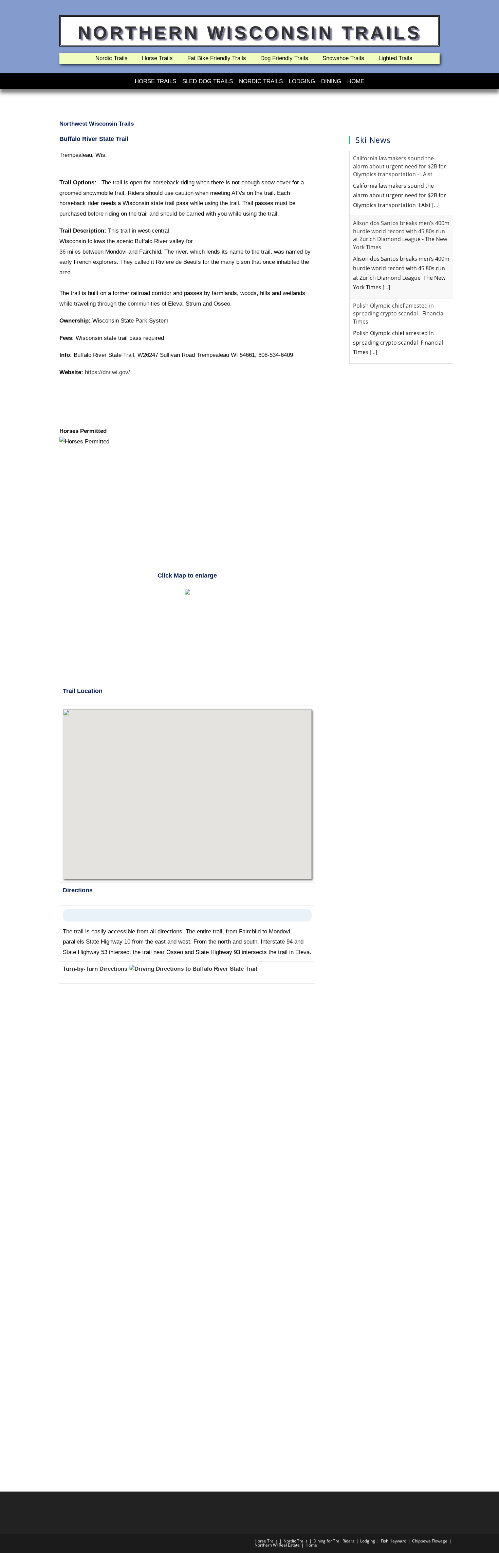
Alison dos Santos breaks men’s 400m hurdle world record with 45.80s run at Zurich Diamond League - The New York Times (401, 235)
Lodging (302, 81)
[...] (436, 205)
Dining (331, 81)
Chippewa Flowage (429, 1541)
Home (355, 81)
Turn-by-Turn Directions (96, 969)
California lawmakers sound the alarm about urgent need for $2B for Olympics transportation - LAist (399, 166)
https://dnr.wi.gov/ (107, 372)
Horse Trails (155, 81)
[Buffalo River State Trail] (187, 591)
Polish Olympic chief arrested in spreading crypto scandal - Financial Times (399, 313)
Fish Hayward (393, 1541)
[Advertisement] (187, 513)
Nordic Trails (261, 81)
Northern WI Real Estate (277, 1545)
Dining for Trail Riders (333, 1541)
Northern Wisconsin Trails (250, 32)
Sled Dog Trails (207, 81)
